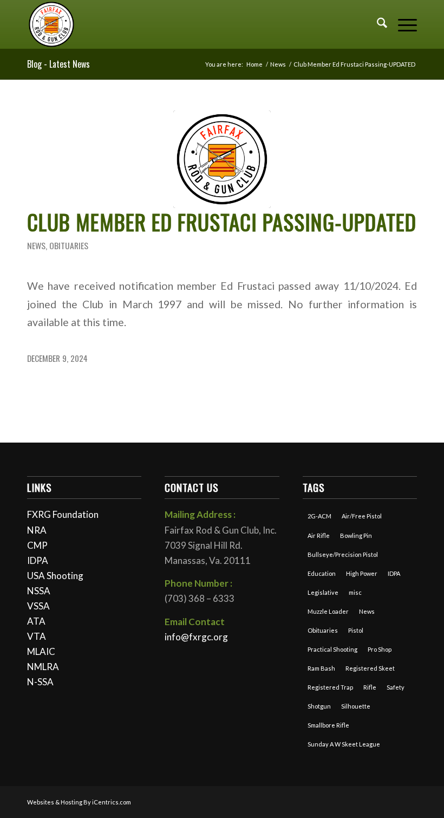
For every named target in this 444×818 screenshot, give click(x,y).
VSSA (38, 606)
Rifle (369, 687)
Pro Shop (379, 649)
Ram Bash (321, 668)
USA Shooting (55, 575)
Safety (395, 687)
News (36, 245)
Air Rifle (319, 535)
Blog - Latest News (58, 63)
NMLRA (43, 666)
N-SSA (40, 681)
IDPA (37, 560)
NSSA (38, 590)
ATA (36, 621)
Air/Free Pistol (362, 516)
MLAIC (41, 651)
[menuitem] (376, 24)
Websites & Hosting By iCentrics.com (79, 802)
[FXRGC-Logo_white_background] (222, 159)
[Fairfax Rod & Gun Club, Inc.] (51, 24)
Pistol (355, 630)
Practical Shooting (332, 649)
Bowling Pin (356, 535)
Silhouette (355, 706)
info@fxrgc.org (196, 636)
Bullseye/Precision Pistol (343, 554)
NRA (37, 530)
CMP (37, 545)
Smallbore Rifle (328, 725)
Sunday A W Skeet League (344, 744)
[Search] (376, 24)
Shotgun (319, 706)
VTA (36, 636)
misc (355, 592)
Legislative (323, 592)
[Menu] (402, 24)
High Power (361, 573)
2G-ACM (319, 516)
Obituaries (68, 245)
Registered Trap (330, 687)
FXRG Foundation (63, 514)
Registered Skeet (370, 668)
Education (322, 573)
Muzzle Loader (328, 611)
